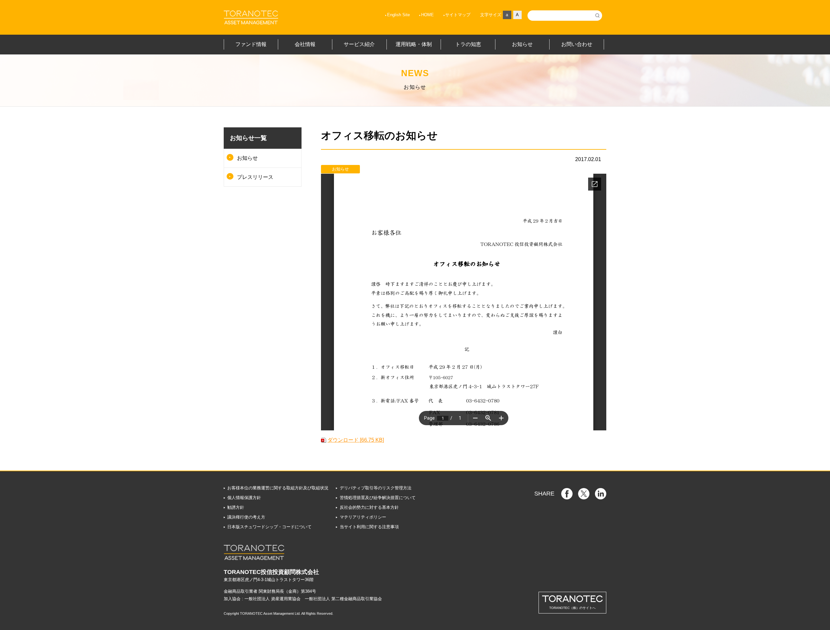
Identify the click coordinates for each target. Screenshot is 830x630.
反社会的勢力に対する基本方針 (369, 507)
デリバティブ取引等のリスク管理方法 (375, 487)
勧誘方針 (235, 507)
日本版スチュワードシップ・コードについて (269, 526)
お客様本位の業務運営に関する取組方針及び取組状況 (277, 487)
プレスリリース (255, 177)
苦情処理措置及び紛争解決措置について (377, 497)
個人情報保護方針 (244, 497)
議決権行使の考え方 (246, 517)
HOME (427, 14)
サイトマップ (457, 14)
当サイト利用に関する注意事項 (369, 526)
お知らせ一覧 (248, 137)
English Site (398, 14)
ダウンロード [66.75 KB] (355, 440)
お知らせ (247, 158)
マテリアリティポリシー (363, 517)
